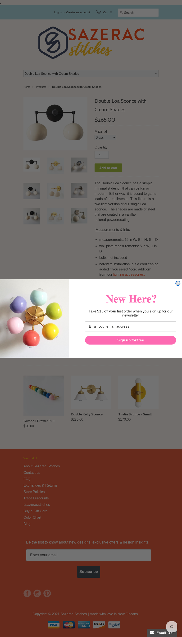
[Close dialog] (178, 283)
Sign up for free (130, 340)
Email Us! (164, 633)
